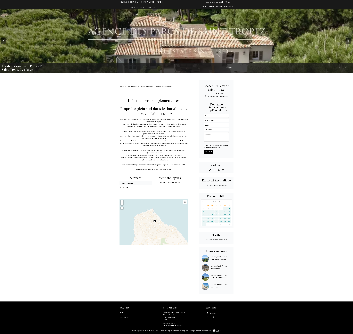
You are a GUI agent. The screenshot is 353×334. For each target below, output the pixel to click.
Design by (218, 330)
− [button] (122, 204)
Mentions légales (166, 331)
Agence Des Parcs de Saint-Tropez (216, 87)
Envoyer (208, 151)
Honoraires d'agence (181, 331)
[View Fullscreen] (122, 208)
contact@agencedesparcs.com (217, 96)
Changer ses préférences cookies (200, 331)
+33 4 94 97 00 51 (217, 93)
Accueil (122, 86)
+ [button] (122, 201)
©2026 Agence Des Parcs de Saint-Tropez (145, 331)
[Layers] (185, 202)
